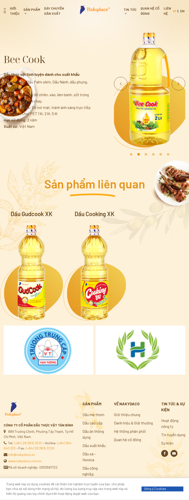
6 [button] (168, 154)
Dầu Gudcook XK (31, 214)
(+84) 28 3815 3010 (28, 443)
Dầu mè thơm (93, 414)
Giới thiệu (14, 10)
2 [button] (138, 154)
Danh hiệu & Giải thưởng (133, 423)
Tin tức (130, 9)
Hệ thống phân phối (130, 431)
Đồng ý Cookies (155, 489)
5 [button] (160, 154)
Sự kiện (167, 443)
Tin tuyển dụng (173, 434)
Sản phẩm (31, 9)
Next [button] (178, 83)
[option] (149, 89)
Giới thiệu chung (127, 414)
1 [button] (131, 154)
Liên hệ (167, 10)
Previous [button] (120, 83)
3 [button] (145, 154)
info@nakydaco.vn (21, 454)
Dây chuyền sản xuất (54, 10)
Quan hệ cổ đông (150, 10)
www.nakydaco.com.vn (25, 461)
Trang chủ (5, 10)
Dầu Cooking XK (94, 214)
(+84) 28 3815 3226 (40, 448)
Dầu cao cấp (92, 423)
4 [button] (153, 154)
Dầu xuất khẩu (94, 445)
